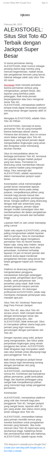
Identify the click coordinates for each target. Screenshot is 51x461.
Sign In (45, 3)
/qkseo (25, 15)
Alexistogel (9, 85)
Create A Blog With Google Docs (17, 3)
